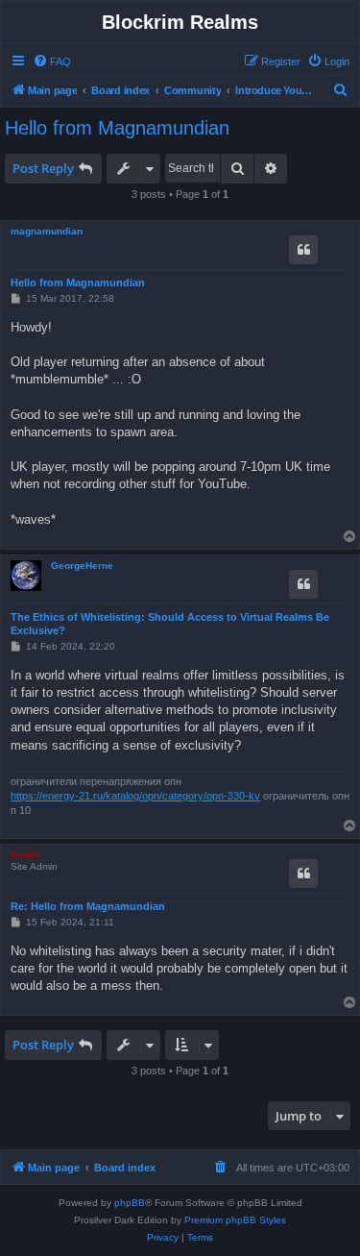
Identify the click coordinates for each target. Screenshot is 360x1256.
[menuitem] (52, 61)
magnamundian (47, 231)
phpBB (129, 1202)
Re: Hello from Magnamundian (88, 906)
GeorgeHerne (82, 565)
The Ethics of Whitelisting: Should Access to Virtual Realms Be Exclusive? (170, 623)
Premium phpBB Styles (235, 1220)
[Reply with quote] (303, 249)
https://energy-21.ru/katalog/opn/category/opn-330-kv (135, 795)
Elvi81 (25, 855)
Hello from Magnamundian (117, 127)
